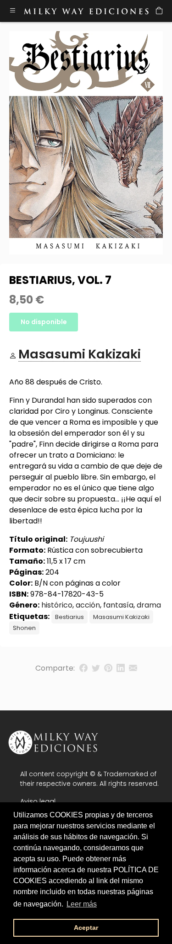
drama (149, 605)
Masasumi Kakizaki (121, 617)
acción (88, 605)
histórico (56, 605)
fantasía (118, 605)
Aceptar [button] (86, 927)
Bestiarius (69, 617)
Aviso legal (37, 801)
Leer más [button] (82, 904)
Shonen (24, 628)
